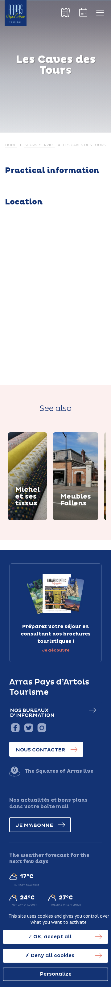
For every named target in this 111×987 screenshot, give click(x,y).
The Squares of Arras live (59, 771)
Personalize (56, 974)
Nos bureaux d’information (32, 712)
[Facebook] (15, 727)
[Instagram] (42, 727)
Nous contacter (40, 750)
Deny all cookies (51, 955)
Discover (34, 519)
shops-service (39, 145)
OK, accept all (52, 937)
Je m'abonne (34, 825)
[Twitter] (28, 727)
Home (11, 145)
